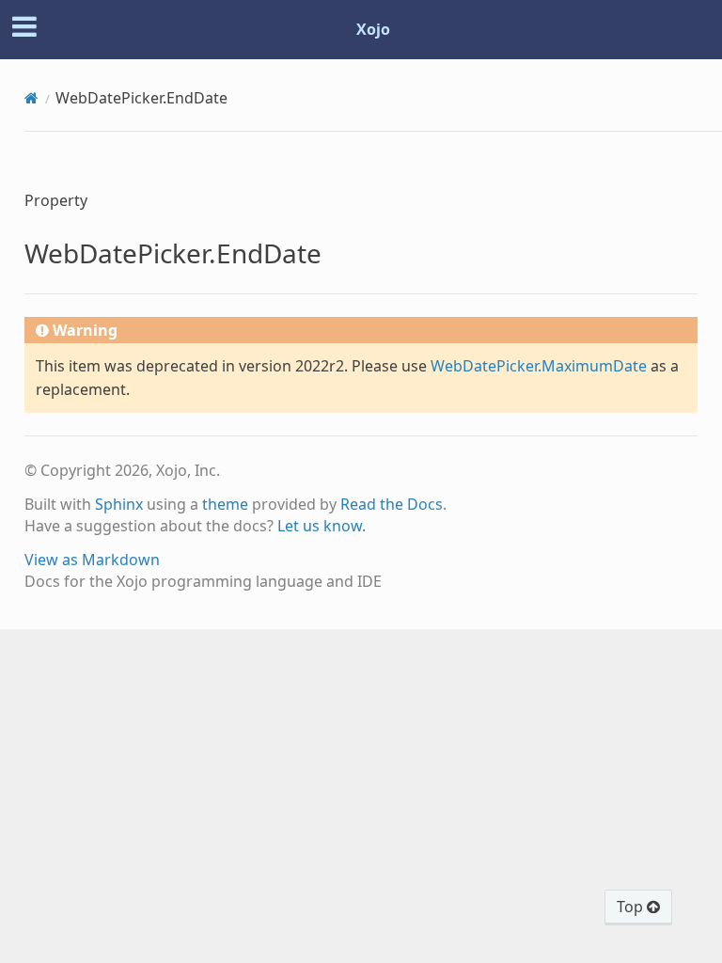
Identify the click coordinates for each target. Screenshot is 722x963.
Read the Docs (391, 504)
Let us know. (321, 525)
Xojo (373, 29)
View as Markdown (92, 559)
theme (225, 504)
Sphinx (119, 504)
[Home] (31, 97)
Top (632, 906)
